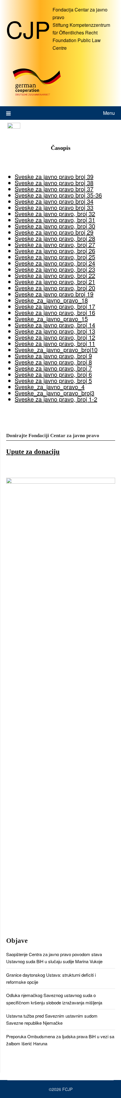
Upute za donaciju (33, 451)
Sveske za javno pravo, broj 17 (55, 306)
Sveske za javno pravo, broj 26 (55, 250)
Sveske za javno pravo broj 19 (54, 294)
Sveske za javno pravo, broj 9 (53, 355)
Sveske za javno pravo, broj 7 (53, 368)
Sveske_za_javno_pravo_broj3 (54, 393)
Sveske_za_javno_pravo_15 (51, 318)
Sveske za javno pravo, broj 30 (55, 226)
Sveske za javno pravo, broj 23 (55, 269)
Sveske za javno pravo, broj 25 (55, 257)
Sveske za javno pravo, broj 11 (55, 343)
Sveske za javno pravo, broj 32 (55, 213)
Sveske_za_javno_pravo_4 (50, 386)
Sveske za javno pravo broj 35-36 (58, 195)
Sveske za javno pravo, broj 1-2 (56, 399)
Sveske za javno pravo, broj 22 (55, 275)
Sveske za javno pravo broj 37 (54, 189)
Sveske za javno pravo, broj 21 (55, 281)
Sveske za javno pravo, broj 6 (53, 374)
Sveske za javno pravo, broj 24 (55, 263)
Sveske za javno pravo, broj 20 (55, 287)
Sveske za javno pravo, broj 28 (55, 238)
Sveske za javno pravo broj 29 (54, 232)
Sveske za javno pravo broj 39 (54, 176)
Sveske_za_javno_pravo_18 (51, 300)
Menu (109, 113)
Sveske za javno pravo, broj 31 (55, 219)
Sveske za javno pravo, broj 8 (53, 362)
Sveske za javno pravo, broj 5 (53, 380)
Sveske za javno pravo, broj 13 (55, 331)
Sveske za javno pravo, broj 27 (55, 244)
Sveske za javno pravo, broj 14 (55, 325)
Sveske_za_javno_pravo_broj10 (56, 349)
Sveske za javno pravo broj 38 (54, 182)
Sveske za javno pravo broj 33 (54, 207)
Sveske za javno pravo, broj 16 (55, 312)
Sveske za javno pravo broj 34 (54, 201)
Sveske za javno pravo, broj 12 (55, 337)
